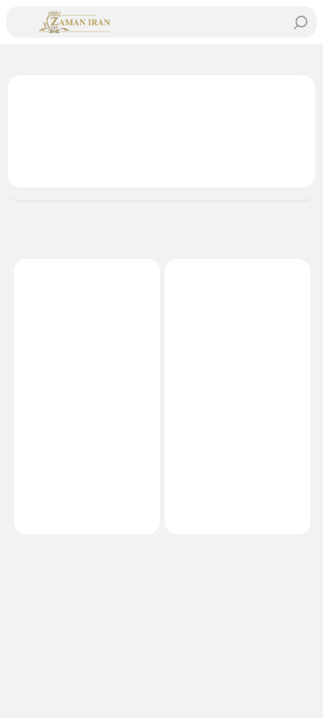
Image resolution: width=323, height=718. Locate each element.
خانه (294, 59)
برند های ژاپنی (230, 59)
